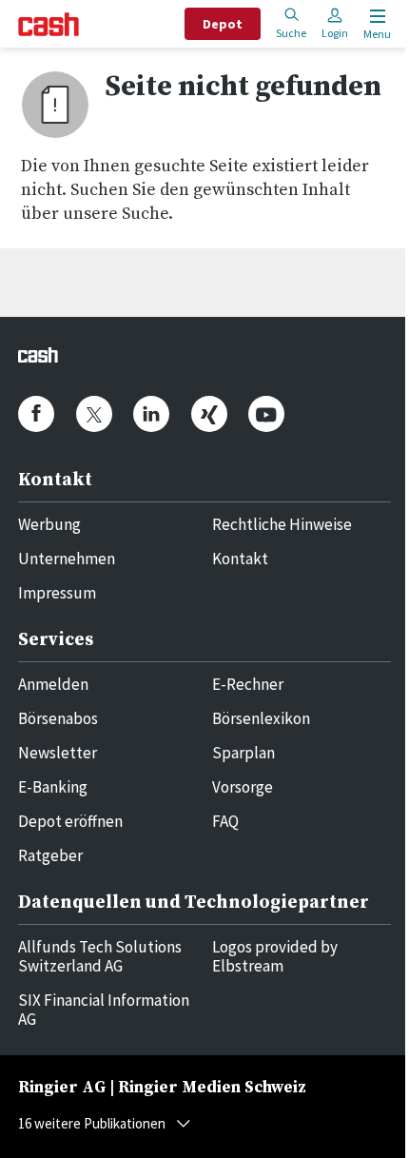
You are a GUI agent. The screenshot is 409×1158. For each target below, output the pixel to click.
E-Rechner (247, 684)
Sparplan (243, 752)
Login (334, 33)
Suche (291, 33)
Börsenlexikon (261, 718)
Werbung (49, 524)
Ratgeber (50, 855)
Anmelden (53, 684)
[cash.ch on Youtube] (266, 414)
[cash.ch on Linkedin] (151, 414)
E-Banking (53, 786)
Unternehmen (66, 558)
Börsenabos (58, 718)
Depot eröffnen (70, 821)
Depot (223, 23)
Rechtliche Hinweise (282, 524)
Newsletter (57, 752)
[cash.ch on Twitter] (94, 414)
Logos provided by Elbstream (275, 956)
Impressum (57, 592)
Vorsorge (242, 786)
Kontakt (240, 558)
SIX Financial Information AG (103, 1010)
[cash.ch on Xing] (209, 414)
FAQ (225, 821)
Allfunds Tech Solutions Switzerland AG (100, 956)
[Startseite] (48, 24)
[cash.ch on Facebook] (36, 414)
